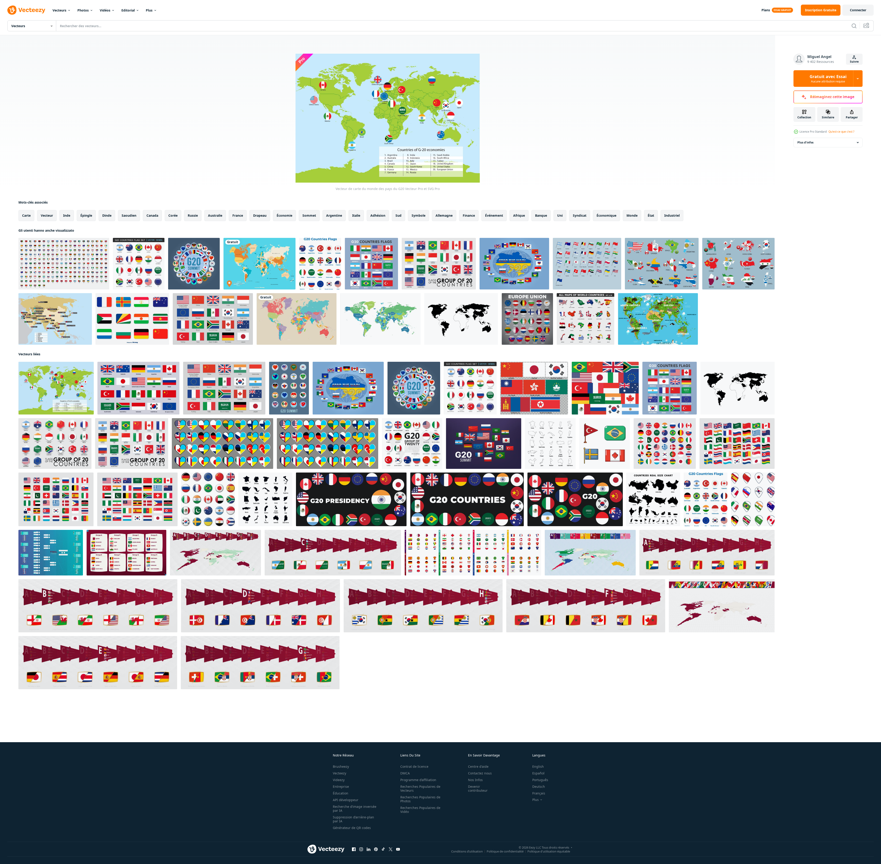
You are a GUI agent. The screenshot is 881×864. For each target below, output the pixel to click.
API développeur (345, 800)
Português (540, 780)
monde (632, 215)
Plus (149, 10)
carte (26, 215)
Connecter (858, 10)
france (237, 215)
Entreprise (341, 786)
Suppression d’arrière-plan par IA (353, 819)
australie (215, 215)
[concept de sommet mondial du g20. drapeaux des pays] (483, 443)
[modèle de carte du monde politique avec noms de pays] (380, 319)
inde (66, 215)
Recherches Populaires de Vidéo (420, 810)
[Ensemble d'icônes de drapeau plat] (132, 319)
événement (494, 215)
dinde (106, 215)
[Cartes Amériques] (662, 263)
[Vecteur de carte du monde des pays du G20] (56, 388)
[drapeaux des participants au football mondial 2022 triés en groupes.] (126, 552)
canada (152, 215)
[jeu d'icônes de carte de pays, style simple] (265, 499)
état (651, 215)
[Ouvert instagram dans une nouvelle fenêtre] (361, 849)
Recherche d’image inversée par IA (354, 808)
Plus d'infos (805, 142)
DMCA (405, 773)
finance (469, 215)
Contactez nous (480, 773)
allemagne (444, 215)
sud (398, 215)
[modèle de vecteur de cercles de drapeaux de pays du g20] (320, 263)
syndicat (579, 215)
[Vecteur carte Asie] (55, 319)
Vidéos (105, 10)
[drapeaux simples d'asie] (534, 388)
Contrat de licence (414, 766)
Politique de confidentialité (505, 851)
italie (356, 215)
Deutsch (538, 786)
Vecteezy (339, 773)
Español (538, 773)
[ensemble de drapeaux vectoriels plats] (605, 388)
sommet (309, 215)
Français (538, 793)
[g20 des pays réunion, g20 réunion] (467, 499)
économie (284, 215)
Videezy (339, 780)
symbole (418, 215)
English (538, 766)
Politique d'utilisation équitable (548, 851)
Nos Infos (475, 780)
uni (560, 215)
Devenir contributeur (478, 788)
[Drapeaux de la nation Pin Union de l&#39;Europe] (527, 319)
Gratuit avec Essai (828, 78)
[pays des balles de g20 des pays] (575, 499)
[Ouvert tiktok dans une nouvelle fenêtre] (383, 849)
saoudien (129, 215)
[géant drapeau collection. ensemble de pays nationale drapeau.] (737, 443)
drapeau (259, 215)
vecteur (47, 215)
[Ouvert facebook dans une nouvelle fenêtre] (354, 849)
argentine (334, 215)
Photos (83, 10)
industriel (672, 215)
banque (541, 215)
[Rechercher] (854, 26)
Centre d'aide (478, 766)
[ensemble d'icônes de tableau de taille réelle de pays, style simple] (653, 499)
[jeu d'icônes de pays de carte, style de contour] (550, 443)
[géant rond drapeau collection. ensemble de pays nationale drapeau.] (665, 443)
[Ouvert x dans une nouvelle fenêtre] (390, 849)
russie (193, 215)
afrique (519, 215)
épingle (86, 215)
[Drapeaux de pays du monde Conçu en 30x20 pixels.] (63, 263)
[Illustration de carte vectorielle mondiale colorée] (259, 263)
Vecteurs (59, 10)
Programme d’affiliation (418, 780)
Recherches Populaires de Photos (420, 799)
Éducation (340, 793)
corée (173, 215)
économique (606, 215)
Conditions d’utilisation (467, 851)
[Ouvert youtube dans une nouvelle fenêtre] (398, 849)
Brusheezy (341, 766)
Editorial (128, 10)
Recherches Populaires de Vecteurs (420, 788)
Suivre (854, 62)
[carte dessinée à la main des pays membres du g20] (461, 319)
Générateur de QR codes (352, 828)
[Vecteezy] (26, 10)
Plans (765, 10)
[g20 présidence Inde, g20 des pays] (351, 499)
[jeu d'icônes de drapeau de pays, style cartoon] (604, 443)
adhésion (377, 215)
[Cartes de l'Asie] (738, 263)
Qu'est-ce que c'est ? (841, 132)
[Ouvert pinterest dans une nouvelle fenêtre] (376, 849)
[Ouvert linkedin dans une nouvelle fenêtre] (368, 849)
